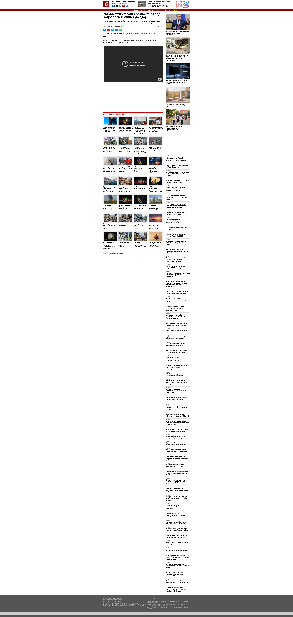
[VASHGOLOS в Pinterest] (123, 6)
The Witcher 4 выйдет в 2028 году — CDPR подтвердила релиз (177, 267)
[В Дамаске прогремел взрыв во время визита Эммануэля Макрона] (155, 199)
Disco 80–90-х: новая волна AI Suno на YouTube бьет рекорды (176, 324)
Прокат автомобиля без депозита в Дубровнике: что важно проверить (176, 317)
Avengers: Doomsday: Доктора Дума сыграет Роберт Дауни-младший (176, 498)
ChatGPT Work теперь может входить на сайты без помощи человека (176, 197)
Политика (118, 10)
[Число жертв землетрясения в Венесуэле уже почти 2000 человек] (140, 236)
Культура (157, 10)
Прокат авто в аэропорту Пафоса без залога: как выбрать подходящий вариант (177, 259)
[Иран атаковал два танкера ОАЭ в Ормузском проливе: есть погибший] (110, 180)
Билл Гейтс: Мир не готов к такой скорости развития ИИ (177, 181)
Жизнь (165, 10)
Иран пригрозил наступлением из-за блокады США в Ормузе (176, 450)
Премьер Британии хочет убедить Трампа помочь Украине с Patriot (177, 251)
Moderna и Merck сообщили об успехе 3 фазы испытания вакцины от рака (176, 399)
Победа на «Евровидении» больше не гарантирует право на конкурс (177, 566)
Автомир (150, 10)
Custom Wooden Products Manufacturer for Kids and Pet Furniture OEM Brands (176, 589)
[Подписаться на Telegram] (186, 4)
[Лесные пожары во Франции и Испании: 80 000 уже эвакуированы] (155, 121)
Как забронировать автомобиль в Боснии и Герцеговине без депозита (177, 173)
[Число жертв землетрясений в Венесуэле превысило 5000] (125, 141)
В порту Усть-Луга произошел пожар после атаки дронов (176, 536)
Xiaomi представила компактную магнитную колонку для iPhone (177, 550)
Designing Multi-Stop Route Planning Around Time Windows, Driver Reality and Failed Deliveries (177, 284)
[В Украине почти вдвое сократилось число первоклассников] (178, 117)
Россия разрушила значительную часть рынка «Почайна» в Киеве (175, 515)
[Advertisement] (133, 98)
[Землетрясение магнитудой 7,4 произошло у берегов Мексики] (110, 160)
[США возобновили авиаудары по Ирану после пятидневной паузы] (125, 121)
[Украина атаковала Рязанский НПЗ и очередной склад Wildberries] (110, 121)
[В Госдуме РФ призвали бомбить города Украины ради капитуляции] (178, 22)
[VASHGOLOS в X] (116, 6)
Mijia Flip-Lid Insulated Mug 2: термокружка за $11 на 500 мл (176, 105)
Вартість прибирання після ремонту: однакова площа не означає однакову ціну (176, 205)
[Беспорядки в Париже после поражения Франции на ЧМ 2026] (155, 160)
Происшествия (134, 10)
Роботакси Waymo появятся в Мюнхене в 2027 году (176, 213)
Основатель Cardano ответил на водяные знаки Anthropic (177, 466)
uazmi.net (154, 36)
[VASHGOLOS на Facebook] (113, 6)
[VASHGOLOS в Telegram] (120, 6)
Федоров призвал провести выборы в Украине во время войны (178, 437)
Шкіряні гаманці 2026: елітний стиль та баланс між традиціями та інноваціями (177, 422)
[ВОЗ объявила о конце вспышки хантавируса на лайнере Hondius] (155, 217)
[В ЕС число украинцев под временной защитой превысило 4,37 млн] (155, 180)
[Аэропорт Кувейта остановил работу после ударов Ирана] (155, 141)
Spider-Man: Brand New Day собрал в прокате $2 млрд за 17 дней (177, 458)
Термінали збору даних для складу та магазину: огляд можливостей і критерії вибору (176, 158)
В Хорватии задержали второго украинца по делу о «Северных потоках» (177, 407)
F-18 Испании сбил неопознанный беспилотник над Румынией (177, 507)
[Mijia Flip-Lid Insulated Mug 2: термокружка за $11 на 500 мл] (178, 95)
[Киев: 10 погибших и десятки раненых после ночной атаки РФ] (125, 217)
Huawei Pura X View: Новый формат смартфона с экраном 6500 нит (176, 382)
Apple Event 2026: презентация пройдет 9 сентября (177, 166)
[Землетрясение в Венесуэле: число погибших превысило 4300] (125, 180)
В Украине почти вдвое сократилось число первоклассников (174, 128)
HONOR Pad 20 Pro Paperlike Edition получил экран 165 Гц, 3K (177, 415)
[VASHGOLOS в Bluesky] (127, 6)
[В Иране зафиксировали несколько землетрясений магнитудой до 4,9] (140, 141)
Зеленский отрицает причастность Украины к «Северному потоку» (174, 359)
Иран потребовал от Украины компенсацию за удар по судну (177, 582)
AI (161, 10)
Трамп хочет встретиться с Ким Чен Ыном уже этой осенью (177, 430)
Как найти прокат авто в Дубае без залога (176, 228)
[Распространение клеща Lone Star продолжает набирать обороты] (155, 236)
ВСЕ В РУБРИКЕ (114, 253)
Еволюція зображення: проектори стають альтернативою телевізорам (178, 274)
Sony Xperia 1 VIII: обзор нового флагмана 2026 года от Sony (177, 523)
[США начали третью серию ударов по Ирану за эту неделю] (140, 180)
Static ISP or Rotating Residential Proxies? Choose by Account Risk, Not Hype (177, 473)
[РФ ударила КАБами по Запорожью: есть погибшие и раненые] (125, 160)
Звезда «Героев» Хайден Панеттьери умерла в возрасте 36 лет (177, 490)
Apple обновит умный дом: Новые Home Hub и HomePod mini (177, 338)
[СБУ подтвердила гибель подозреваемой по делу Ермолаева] (140, 199)
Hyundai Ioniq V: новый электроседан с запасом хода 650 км (176, 300)
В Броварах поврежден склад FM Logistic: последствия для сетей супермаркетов (177, 557)
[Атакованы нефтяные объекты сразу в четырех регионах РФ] (110, 199)
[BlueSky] (104, 30)
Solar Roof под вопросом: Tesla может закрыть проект (176, 331)
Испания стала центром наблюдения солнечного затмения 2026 (174, 574)
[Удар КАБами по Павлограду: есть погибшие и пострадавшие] (110, 141)
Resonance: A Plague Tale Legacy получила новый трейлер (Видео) (177, 530)
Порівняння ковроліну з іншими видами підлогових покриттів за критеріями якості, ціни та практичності (177, 57)
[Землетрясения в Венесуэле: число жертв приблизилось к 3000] (140, 217)
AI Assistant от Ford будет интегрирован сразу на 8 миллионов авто (175, 308)
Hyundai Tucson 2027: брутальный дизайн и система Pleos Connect (176, 390)
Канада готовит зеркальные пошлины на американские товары (176, 242)
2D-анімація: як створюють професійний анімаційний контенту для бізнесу (175, 189)
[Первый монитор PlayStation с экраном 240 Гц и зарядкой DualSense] (178, 71)
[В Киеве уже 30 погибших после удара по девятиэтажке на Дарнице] (110, 236)
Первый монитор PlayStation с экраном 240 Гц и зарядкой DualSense (176, 82)
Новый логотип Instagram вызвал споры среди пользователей (177, 543)
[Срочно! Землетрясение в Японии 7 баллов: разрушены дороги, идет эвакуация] (140, 121)
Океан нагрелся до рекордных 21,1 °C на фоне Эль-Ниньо (176, 351)
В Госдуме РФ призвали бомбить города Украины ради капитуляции (177, 33)
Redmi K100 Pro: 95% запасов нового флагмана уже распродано (176, 367)
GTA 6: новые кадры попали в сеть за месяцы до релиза (176, 375)
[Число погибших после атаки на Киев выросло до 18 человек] (125, 236)
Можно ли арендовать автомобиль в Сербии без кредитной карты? (174, 221)
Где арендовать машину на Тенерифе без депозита (175, 344)
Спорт (170, 10)
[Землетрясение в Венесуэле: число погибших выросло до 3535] (110, 217)
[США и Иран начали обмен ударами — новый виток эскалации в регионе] (125, 199)
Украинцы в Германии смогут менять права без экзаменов (176, 444)
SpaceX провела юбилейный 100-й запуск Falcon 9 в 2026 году (177, 235)
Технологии (143, 10)
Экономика (126, 10)
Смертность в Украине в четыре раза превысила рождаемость (177, 292)
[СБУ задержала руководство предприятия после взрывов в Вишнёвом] (140, 160)
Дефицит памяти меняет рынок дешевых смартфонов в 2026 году (177, 481)
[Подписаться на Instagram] (179, 4)
